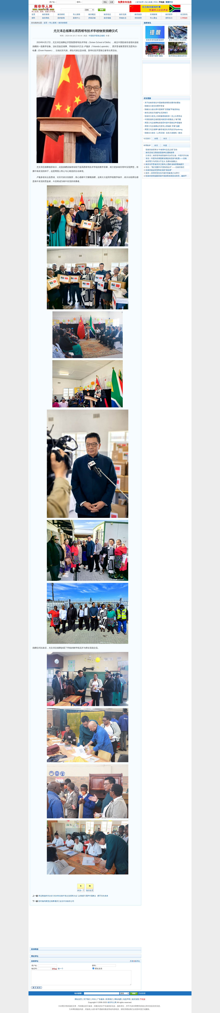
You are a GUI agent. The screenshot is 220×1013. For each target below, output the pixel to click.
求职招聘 (138, 18)
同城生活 (122, 18)
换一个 (60, 969)
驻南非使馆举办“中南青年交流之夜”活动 (161, 150)
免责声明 (126, 999)
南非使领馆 (62, 23)
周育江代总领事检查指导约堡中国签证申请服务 (163, 123)
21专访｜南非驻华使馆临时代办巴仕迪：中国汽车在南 (167, 155)
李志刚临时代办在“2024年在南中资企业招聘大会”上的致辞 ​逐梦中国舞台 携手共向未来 (73, 896)
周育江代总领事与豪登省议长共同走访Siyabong (163, 129)
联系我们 (109, 999)
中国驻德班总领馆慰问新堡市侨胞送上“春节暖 (163, 119)
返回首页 (89, 890)
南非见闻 (122, 14)
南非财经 (61, 14)
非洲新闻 (153, 14)
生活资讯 (184, 14)
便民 (33, 18)
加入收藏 (148, 2)
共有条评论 (135, 961)
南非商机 (45, 18)
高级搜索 (142, 993)
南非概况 (91, 14)
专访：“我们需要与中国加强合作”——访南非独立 (165, 167)
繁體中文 (169, 2)
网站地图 (118, 999)
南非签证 (107, 14)
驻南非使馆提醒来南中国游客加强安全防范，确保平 (166, 176)
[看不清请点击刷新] (54, 968)
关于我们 (87, 999)
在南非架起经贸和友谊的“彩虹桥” (159, 170)
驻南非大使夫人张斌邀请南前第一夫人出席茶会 (163, 116)
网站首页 (78, 999)
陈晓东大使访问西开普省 (154, 106)
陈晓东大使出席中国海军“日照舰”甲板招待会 (162, 109)
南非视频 (107, 18)
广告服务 (100, 999)
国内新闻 (61, 18)
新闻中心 (76, 18)
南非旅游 (138, 14)
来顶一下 (80, 890)
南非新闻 (45, 14)
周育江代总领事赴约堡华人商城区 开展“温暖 (162, 126)
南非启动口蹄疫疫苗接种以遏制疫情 (160, 152)
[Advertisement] (73, 927)
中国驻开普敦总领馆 (97, 36)
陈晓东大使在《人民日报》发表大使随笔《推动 (163, 133)
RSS (155, 2)
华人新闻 (52, 23)
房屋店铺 (91, 18)
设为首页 (140, 2)
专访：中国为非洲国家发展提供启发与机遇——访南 (166, 158)
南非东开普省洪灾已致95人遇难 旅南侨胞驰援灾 (165, 164)
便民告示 (169, 18)
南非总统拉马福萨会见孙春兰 (156, 113)
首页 (33, 14)
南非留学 (169, 14)
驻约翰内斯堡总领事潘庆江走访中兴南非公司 (56, 901)
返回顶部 (135, 999)
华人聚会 (153, 18)
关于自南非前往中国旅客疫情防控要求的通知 (162, 103)
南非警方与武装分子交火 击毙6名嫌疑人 (161, 161)
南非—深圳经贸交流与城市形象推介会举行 (163, 173)
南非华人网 (111, 1002)
